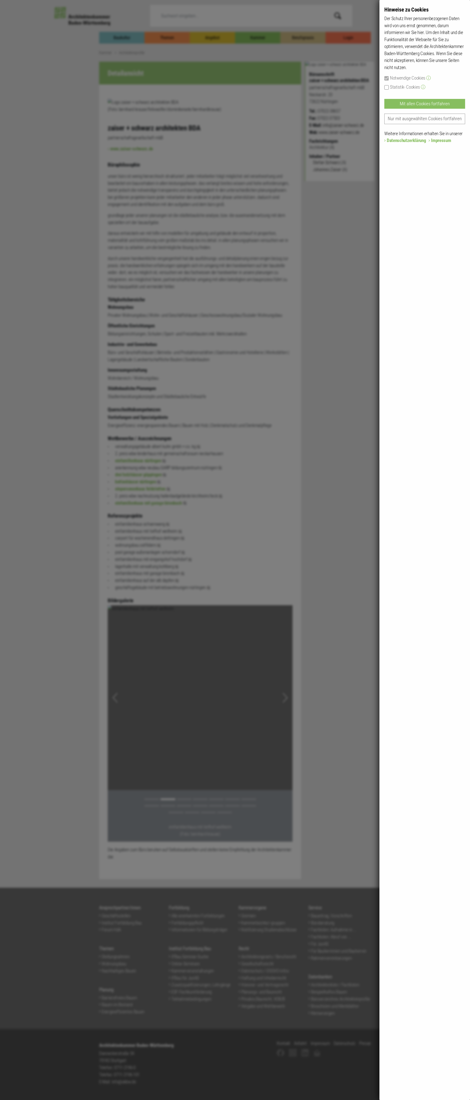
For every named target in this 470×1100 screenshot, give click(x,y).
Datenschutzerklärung (406, 140)
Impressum (441, 140)
